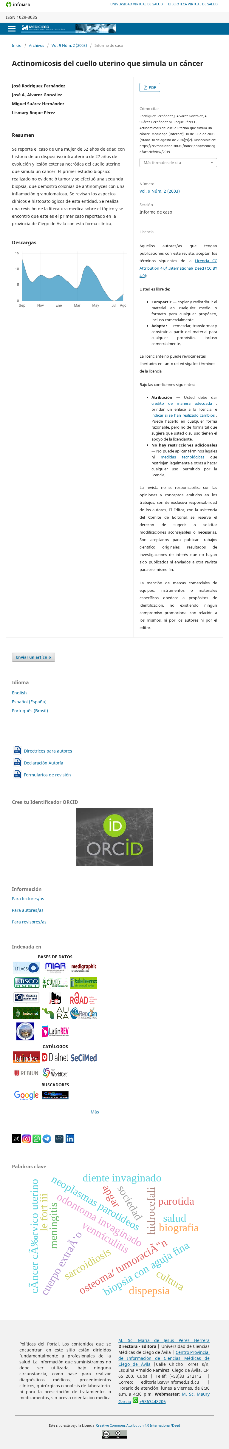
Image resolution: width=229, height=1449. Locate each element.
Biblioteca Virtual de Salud (193, 4)
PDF (152, 87)
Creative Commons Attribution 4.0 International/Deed (137, 1425)
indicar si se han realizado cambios (183, 415)
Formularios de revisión (47, 775)
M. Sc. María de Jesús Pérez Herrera (164, 1340)
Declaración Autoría (43, 763)
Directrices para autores (48, 751)
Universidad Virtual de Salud (136, 4)
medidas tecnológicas (185, 457)
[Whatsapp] (36, 1141)
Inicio (16, 45)
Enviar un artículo (33, 657)
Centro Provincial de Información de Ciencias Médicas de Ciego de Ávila (164, 1358)
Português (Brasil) (30, 710)
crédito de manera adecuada (183, 403)
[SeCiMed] (83, 1062)
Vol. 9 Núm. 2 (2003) (69, 45)
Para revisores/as (29, 922)
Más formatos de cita (162, 162)
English (19, 693)
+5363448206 (153, 1401)
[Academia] (59, 1141)
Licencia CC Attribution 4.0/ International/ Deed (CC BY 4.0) (178, 268)
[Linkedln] (70, 1141)
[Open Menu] (12, 29)
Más (95, 1112)
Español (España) (29, 702)
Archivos (36, 45)
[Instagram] (26, 1141)
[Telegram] (46, 1141)
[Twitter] (16, 1141)
